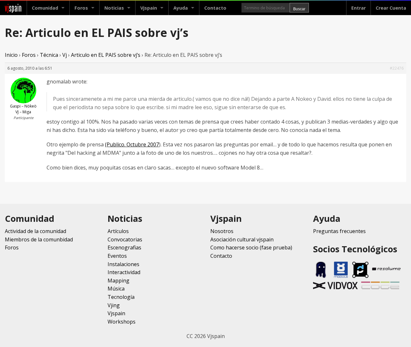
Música (116, 288)
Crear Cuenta (391, 8)
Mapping (118, 280)
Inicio (11, 54)
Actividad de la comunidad (35, 231)
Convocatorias (125, 239)
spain (13, 8)
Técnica (49, 54)
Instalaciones (123, 264)
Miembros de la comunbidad (39, 239)
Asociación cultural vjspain (242, 239)
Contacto (215, 8)
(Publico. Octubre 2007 (132, 144)
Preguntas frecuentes (339, 231)
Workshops (122, 321)
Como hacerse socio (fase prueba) (251, 247)
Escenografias (124, 247)
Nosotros (221, 231)
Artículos (118, 231)
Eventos (117, 255)
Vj (64, 54)
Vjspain (116, 313)
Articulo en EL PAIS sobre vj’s (105, 54)
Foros (81, 8)
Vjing (114, 305)
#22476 (397, 68)
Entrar (358, 8)
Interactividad (124, 272)
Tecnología (121, 296)
